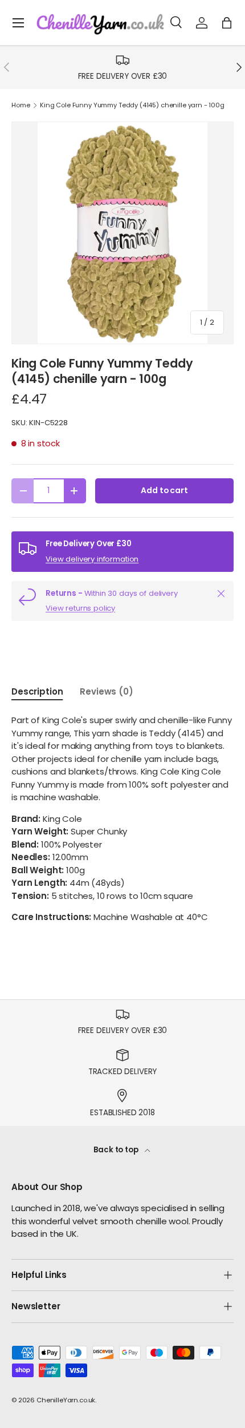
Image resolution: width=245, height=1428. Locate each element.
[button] (226, 22)
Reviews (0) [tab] (106, 691)
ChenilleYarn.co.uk (65, 1400)
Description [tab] (37, 691)
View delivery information (92, 559)
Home (20, 105)
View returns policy (80, 608)
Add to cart (164, 490)
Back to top (116, 1149)
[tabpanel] (122, 819)
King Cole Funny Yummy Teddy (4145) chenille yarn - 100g (132, 105)
